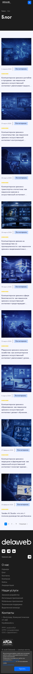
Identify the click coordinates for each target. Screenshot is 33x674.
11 (16, 524)
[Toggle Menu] (29, 2)
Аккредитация (8, 585)
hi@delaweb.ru (8, 623)
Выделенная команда (11, 608)
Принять (22, 669)
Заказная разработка (10, 595)
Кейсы (4, 582)
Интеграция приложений (12, 598)
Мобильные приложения (12, 601)
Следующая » (23, 524)
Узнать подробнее (8, 664)
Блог (4, 572)
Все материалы (21, 69)
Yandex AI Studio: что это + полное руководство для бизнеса (16, 514)
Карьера (5, 569)
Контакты (6, 576)
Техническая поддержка (12, 604)
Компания (6, 579)
